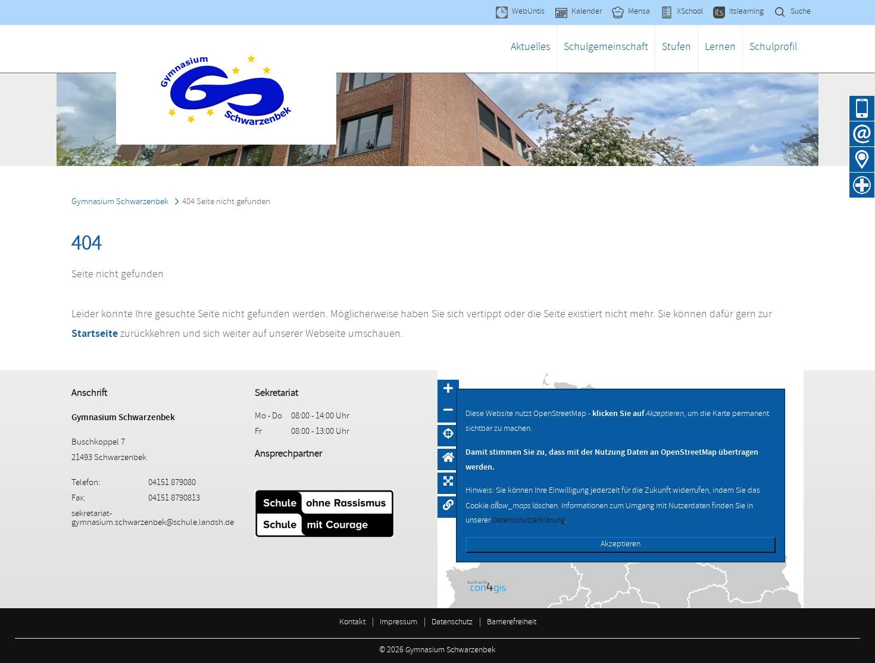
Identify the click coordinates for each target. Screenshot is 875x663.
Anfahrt (862, 159)
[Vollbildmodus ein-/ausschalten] (448, 483)
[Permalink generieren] (448, 507)
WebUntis (528, 12)
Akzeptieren (620, 545)
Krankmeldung (862, 185)
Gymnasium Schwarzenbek (119, 202)
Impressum (398, 623)
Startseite (94, 333)
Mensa (639, 12)
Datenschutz (452, 623)
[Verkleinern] (448, 412)
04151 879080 (862, 108)
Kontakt (352, 623)
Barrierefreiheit (511, 623)
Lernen (720, 48)
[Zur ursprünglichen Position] (448, 459)
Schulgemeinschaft (606, 48)
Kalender (586, 12)
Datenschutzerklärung (528, 520)
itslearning (746, 12)
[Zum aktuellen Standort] (448, 435)
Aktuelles (530, 48)
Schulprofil (773, 48)
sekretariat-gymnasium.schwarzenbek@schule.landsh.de (152, 519)
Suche (800, 12)
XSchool (690, 12)
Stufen (676, 48)
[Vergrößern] (448, 390)
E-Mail (862, 134)
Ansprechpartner (288, 454)
